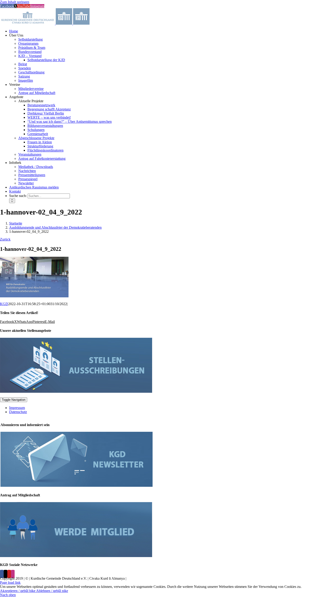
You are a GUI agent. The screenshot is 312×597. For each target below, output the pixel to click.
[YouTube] (9, 574)
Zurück (5, 239)
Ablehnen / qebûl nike (52, 591)
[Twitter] (5, 574)
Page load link (10, 582)
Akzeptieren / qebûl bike (18, 591)
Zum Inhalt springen (14, 2)
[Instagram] (13, 574)
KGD (4, 304)
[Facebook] (2, 574)
